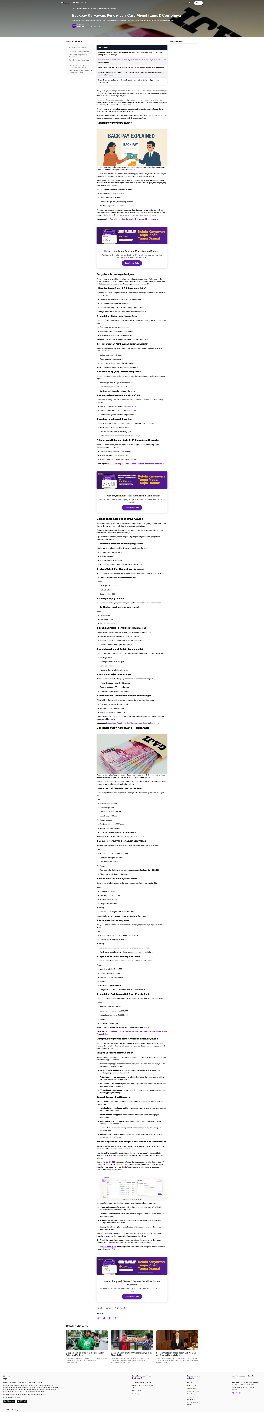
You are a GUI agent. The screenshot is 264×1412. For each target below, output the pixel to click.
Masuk (198, 3)
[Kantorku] (66, 3)
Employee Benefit (104, 1308)
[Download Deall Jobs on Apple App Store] (22, 1401)
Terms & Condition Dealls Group (193, 1393)
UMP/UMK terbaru (130, 406)
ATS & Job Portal (86, 3)
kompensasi (137, 167)
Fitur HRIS (76, 3)
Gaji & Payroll (120, 1308)
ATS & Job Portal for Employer (141, 1382)
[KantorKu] (9, 1377)
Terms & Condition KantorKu (193, 1403)
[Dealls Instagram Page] (233, 1393)
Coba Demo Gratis (132, 263)
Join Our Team (191, 1385)
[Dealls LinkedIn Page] (240, 1393)
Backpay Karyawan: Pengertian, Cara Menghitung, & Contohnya (96, 8)
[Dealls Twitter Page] (236, 1393)
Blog (73, 8)
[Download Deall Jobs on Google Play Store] (9, 1401)
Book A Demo (136, 1390)
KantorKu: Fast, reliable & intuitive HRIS (143, 1386)
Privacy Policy (191, 1388)
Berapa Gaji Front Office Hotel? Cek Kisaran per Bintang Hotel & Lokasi (176, 1354)
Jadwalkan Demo (187, 3)
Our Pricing (135, 1394)
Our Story (190, 1382)
